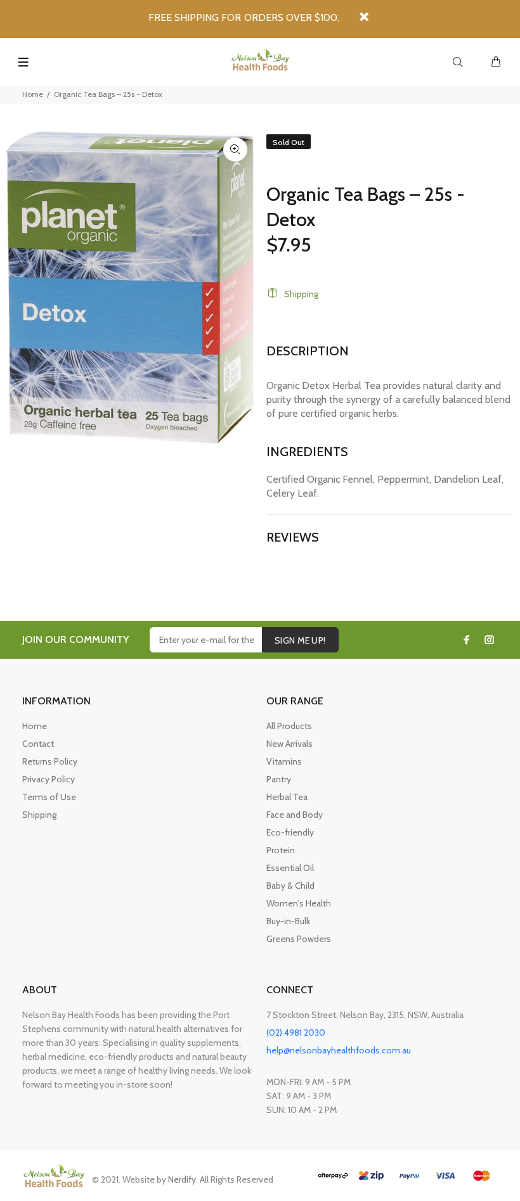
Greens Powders (298, 938)
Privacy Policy (48, 779)
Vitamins (284, 761)
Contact (38, 743)
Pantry (278, 779)
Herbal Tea (287, 797)
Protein (280, 850)
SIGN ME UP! (300, 640)
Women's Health (298, 903)
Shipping (301, 294)
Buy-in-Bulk (288, 921)
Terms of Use (49, 797)
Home (32, 94)
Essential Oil (290, 868)
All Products (289, 726)
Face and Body (294, 814)
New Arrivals (289, 743)
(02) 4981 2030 (295, 1032)
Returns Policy (49, 761)
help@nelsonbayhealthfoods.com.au (338, 1050)
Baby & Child (290, 885)
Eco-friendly (290, 832)
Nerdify (182, 1179)
